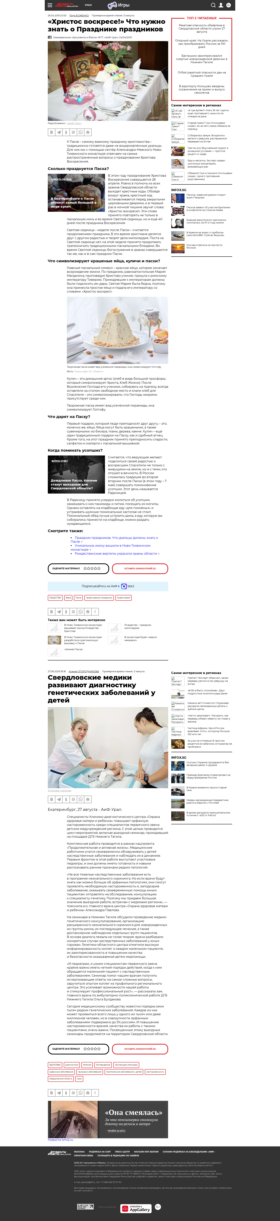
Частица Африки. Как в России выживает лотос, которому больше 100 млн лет (209, 731)
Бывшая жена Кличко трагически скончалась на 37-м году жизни (206, 221)
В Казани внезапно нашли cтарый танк (206, 789)
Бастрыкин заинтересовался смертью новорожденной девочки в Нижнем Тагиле (201, 59)
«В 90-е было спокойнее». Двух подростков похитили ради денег (208, 692)
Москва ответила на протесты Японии (204, 246)
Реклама (79, 1152)
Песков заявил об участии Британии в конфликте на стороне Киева (208, 208)
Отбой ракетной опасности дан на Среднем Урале (202, 74)
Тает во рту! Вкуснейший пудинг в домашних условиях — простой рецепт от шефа (208, 151)
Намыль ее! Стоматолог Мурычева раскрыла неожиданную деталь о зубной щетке (208, 706)
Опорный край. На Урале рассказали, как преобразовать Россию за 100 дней (201, 44)
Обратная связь (83, 1155)
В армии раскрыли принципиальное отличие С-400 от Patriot (208, 814)
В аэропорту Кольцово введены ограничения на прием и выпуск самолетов (202, 89)
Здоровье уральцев (59, 790)
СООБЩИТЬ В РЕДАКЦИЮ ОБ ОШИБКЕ (118, 1155)
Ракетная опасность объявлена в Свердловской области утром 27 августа (202, 28)
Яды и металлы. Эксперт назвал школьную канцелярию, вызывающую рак (206, 163)
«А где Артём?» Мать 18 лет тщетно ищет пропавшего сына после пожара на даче (208, 113)
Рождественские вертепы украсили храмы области (116, 553)
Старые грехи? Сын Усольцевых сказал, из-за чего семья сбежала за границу (209, 125)
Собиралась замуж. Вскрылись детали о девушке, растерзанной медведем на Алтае (207, 138)
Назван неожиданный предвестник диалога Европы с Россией (207, 801)
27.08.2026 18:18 (57, 671)
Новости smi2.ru (60, 1140)
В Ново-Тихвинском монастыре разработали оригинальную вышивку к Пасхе (83, 640)
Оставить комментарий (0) (140, 568)
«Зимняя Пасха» (73, 649)
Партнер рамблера (107, 1207)
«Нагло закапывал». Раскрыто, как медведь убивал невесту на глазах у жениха (209, 718)
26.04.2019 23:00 (57, 15)
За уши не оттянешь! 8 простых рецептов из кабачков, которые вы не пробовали (210, 743)
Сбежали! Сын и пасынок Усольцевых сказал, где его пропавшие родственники (210, 176)
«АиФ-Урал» (74, 123)
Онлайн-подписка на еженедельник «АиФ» (189, 1152)
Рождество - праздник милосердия (137, 626)
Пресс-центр (122, 1152)
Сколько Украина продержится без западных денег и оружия (207, 763)
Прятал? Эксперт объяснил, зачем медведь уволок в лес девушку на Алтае (208, 680)
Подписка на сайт (100, 1152)
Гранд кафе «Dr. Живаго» (89, 371)
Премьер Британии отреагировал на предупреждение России (208, 776)
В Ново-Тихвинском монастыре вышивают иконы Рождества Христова (83, 628)
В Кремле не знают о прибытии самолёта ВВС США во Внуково (205, 234)
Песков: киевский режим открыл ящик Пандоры (206, 196)
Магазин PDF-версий (146, 1152)
